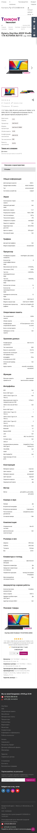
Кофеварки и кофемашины (10, 733)
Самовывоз (5, 742)
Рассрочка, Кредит (7, 745)
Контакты (4, 763)
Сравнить (15, 106)
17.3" (13, 119)
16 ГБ (13, 131)
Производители (23, 2)
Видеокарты (5, 725)
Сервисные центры (8, 757)
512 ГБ (13, 143)
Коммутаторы (6, 730)
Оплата (3, 739)
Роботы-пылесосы (7, 735)
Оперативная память (8, 711)
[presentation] (5, 68)
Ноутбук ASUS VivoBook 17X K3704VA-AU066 (18, 633)
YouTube (17, 791)
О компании (5, 761)
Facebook (8, 791)
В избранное (6, 106)
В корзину (23, 653)
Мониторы (5, 727)
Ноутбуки (4, 706)
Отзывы (3, 2)
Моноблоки (5, 714)
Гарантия (4, 754)
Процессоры (5, 719)
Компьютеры (5, 722)
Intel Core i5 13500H (17, 127)
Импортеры (5, 750)
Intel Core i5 (15, 123)
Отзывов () (6, 103)
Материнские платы (8, 717)
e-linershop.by (29, 829)
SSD (13, 139)
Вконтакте (3, 791)
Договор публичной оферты (10, 747)
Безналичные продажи (9, 766)
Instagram (13, 791)
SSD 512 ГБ (15, 135)
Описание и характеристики (14, 165)
